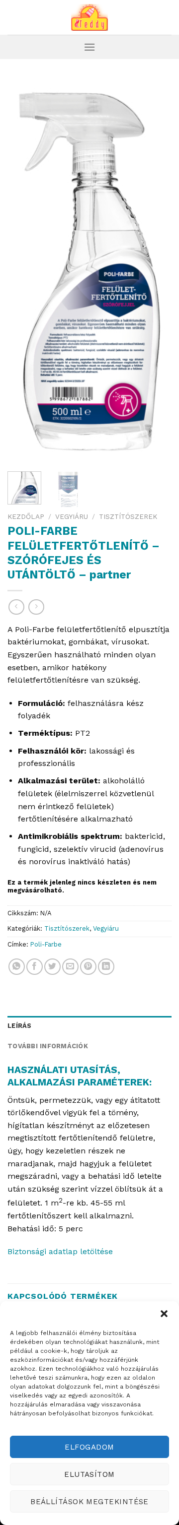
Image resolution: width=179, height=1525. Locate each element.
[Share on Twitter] (52, 966)
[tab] (89, 1026)
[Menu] (89, 47)
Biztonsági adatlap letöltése (60, 1251)
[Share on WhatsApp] (16, 966)
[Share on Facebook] (34, 966)
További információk (47, 1046)
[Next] (156, 271)
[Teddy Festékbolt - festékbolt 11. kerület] (89, 17)
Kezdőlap (25, 516)
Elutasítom (89, 1474)
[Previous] (23, 271)
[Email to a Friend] (70, 966)
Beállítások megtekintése (89, 1501)
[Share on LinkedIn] (106, 966)
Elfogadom (89, 1447)
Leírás (19, 1025)
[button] (164, 1314)
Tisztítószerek (128, 516)
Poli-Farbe (46, 944)
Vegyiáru (71, 516)
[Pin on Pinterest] (88, 966)
